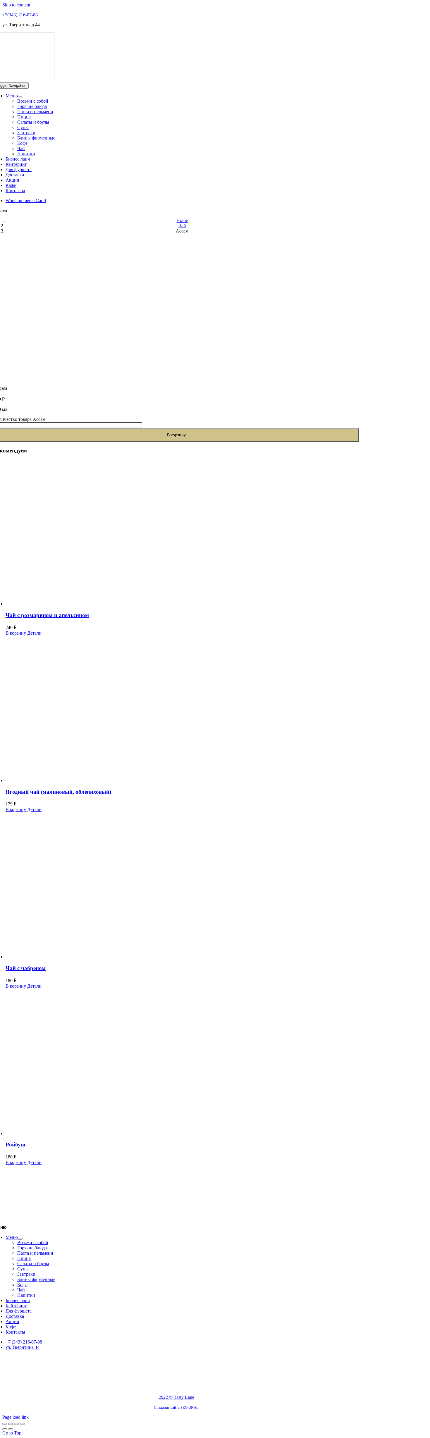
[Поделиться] (16, 1424)
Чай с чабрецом (26, 968)
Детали (34, 633)
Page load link (15, 1417)
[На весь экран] (10, 1424)
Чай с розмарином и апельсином (47, 615)
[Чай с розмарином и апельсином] (182, 533)
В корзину (16, 633)
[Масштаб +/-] (4, 1424)
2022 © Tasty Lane (176, 1397)
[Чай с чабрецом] (182, 886)
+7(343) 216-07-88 (20, 14)
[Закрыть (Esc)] (22, 1424)
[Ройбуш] (182, 1062)
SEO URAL (189, 1407)
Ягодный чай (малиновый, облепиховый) (58, 792)
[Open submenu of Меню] (20, 97)
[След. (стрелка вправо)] (10, 1429)
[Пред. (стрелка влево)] (4, 1429)
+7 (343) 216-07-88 (24, 1341)
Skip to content (16, 4)
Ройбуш (15, 1144)
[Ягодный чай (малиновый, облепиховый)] (182, 709)
